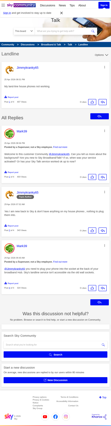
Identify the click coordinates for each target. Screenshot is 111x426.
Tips (72, 5)
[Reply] (103, 102)
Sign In (104, 5)
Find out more (60, 147)
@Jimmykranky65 (59, 154)
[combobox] (63, 31)
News (62, 5)
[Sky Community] (21, 5)
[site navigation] (3, 5)
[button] (105, 67)
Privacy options (40, 397)
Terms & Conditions (69, 397)
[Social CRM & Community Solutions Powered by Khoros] (99, 416)
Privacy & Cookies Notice (41, 401)
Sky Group (37, 408)
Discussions (47, 5)
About (82, 5)
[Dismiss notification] (61, 13)
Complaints (38, 405)
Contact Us (73, 405)
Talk (55, 20)
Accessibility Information (67, 401)
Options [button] (99, 55)
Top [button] (104, 397)
